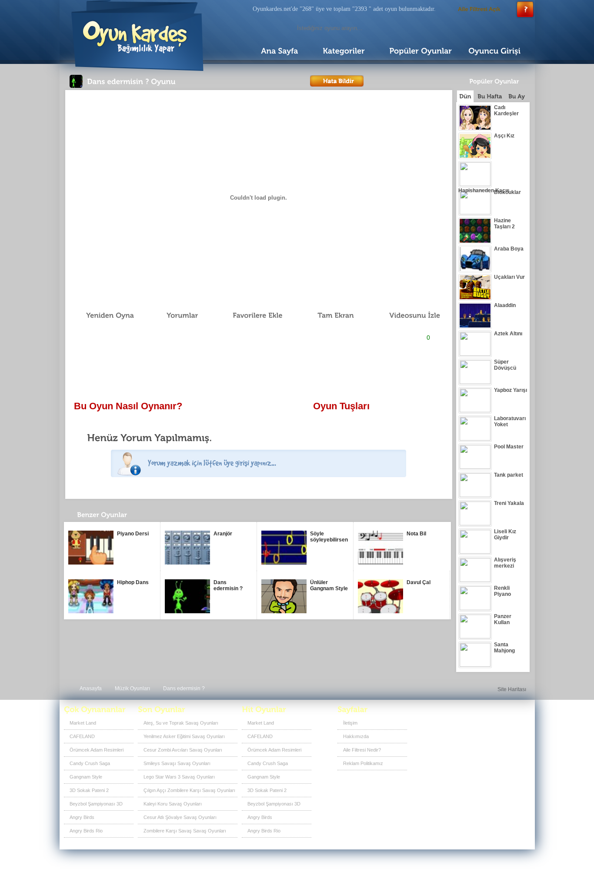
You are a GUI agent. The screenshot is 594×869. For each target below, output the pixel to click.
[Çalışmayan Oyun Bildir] (337, 81)
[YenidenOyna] (105, 315)
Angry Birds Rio (86, 830)
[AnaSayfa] (279, 51)
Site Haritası (511, 689)
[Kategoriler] (344, 51)
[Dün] (465, 96)
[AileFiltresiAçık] (479, 9)
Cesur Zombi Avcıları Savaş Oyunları (182, 749)
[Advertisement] (258, 372)
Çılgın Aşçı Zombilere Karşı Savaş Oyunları (189, 790)
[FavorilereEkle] (252, 315)
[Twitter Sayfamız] (492, 726)
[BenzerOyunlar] (118, 517)
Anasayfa (91, 688)
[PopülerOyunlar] (420, 51)
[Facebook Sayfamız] (478, 726)
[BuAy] (516, 96)
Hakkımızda (356, 736)
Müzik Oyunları (132, 688)
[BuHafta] (490, 96)
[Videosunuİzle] (408, 315)
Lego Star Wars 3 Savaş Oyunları (179, 776)
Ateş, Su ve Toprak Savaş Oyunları (180, 722)
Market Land (83, 722)
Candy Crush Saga (90, 763)
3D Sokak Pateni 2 (89, 790)
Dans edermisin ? (184, 688)
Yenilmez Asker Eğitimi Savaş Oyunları (184, 736)
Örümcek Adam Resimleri (96, 749)
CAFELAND (82, 736)
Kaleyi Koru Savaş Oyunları (172, 803)
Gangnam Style (86, 776)
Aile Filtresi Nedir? (362, 749)
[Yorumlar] (177, 315)
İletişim (350, 722)
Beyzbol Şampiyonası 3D (96, 803)
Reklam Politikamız (363, 763)
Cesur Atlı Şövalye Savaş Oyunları (180, 817)
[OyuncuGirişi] (497, 51)
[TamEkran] (329, 315)
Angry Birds (82, 817)
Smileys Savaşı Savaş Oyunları (176, 763)
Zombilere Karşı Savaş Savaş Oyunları (184, 830)
